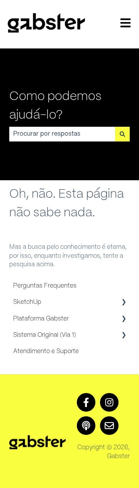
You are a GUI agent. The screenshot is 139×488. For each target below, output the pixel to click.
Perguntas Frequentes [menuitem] (44, 286)
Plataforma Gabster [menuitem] (41, 319)
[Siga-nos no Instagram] (109, 402)
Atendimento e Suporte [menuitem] (46, 351)
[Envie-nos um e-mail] (109, 425)
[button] (123, 303)
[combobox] (62, 134)
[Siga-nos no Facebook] (86, 402)
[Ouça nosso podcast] (86, 425)
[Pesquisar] (122, 134)
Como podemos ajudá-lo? (55, 106)
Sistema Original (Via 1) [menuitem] (44, 335)
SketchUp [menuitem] (27, 302)
